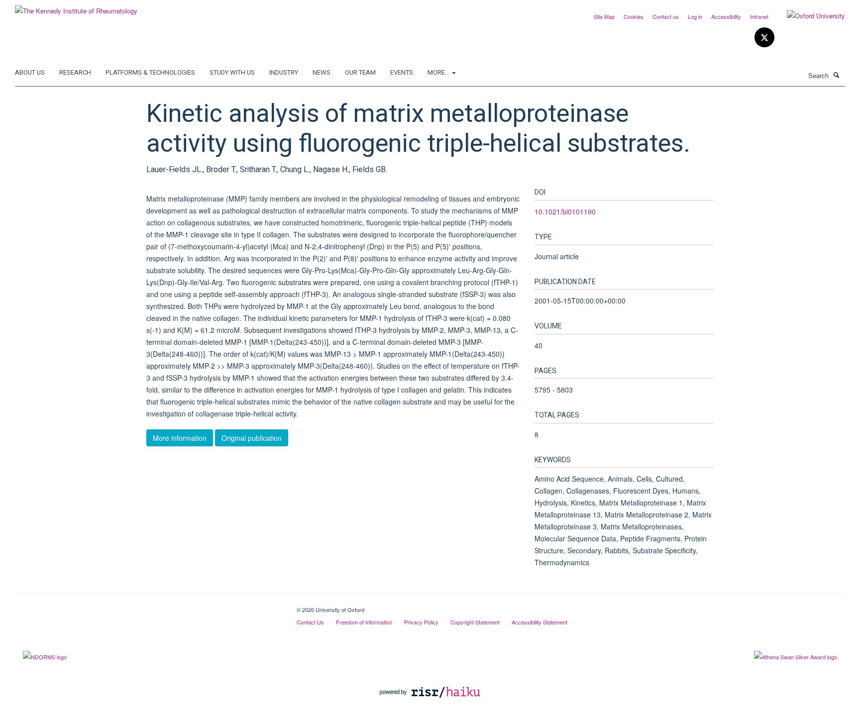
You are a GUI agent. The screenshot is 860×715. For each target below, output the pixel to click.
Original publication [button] (251, 438)
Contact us (665, 16)
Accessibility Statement (539, 622)
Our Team (360, 72)
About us (30, 72)
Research (75, 72)
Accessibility (726, 16)
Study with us (232, 72)
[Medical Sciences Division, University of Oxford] (148, 606)
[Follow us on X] (764, 37)
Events (401, 72)
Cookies (634, 16)
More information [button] (180, 438)
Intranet (759, 16)
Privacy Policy (421, 622)
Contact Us (310, 622)
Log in (695, 16)
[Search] (836, 74)
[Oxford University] (808, 16)
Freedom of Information (364, 622)
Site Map (604, 16)
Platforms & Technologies (150, 72)
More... (439, 72)
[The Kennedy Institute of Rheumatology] (76, 7)
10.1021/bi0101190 (565, 211)
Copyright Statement (475, 622)
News (321, 72)
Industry (283, 72)
